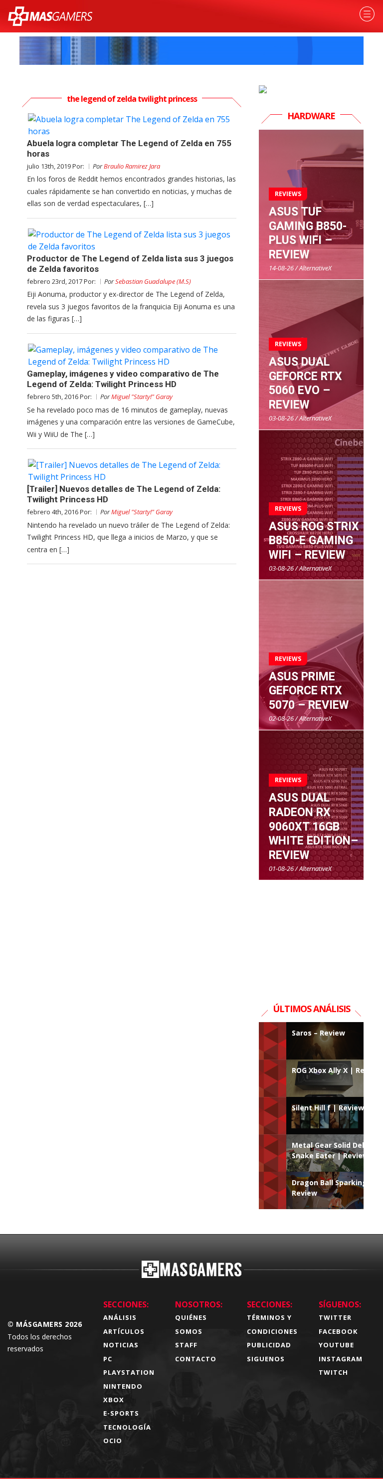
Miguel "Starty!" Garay (142, 396)
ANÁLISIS (120, 1317)
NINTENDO (123, 1386)
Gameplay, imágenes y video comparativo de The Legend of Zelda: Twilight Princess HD (123, 379)
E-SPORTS (121, 1413)
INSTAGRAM (341, 1358)
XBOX (113, 1399)
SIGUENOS (266, 1358)
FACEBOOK (338, 1331)
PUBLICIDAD (269, 1344)
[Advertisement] (311, 930)
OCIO (112, 1440)
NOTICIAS (121, 1344)
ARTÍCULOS (124, 1331)
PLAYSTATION (129, 1372)
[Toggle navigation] (367, 14)
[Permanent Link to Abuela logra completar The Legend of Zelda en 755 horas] (131, 125)
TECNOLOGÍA (127, 1427)
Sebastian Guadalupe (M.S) (153, 281)
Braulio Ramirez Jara (132, 166)
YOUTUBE (336, 1344)
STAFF (186, 1344)
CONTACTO (195, 1358)
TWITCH (333, 1372)
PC (107, 1358)
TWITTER (335, 1317)
